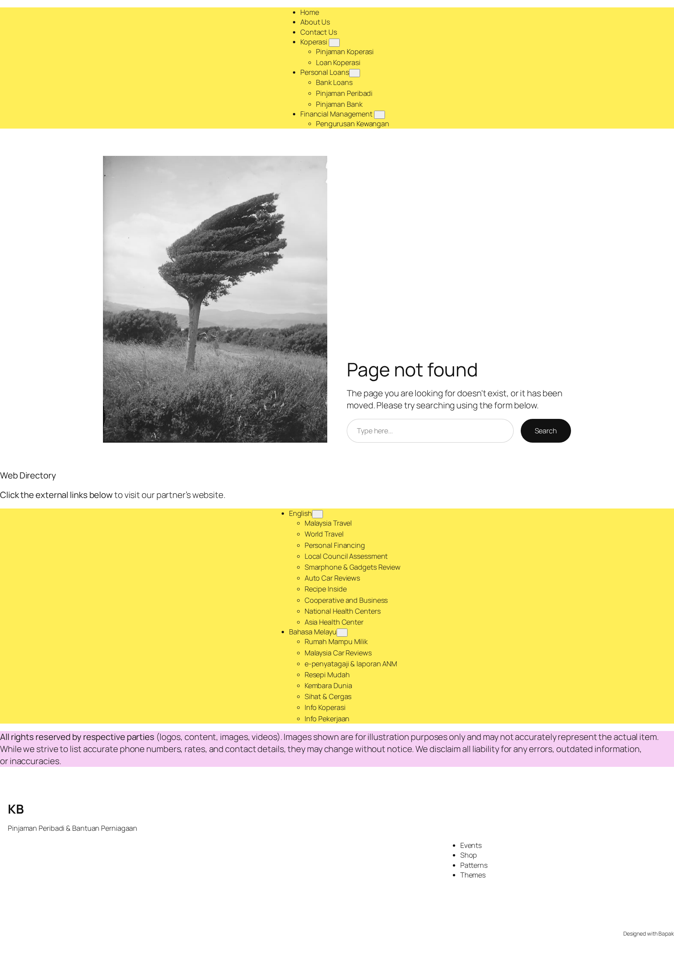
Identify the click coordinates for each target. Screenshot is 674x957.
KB (15, 809)
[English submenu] (317, 514)
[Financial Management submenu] (379, 115)
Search (546, 430)
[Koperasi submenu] (334, 43)
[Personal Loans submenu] (354, 73)
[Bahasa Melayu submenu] (342, 633)
